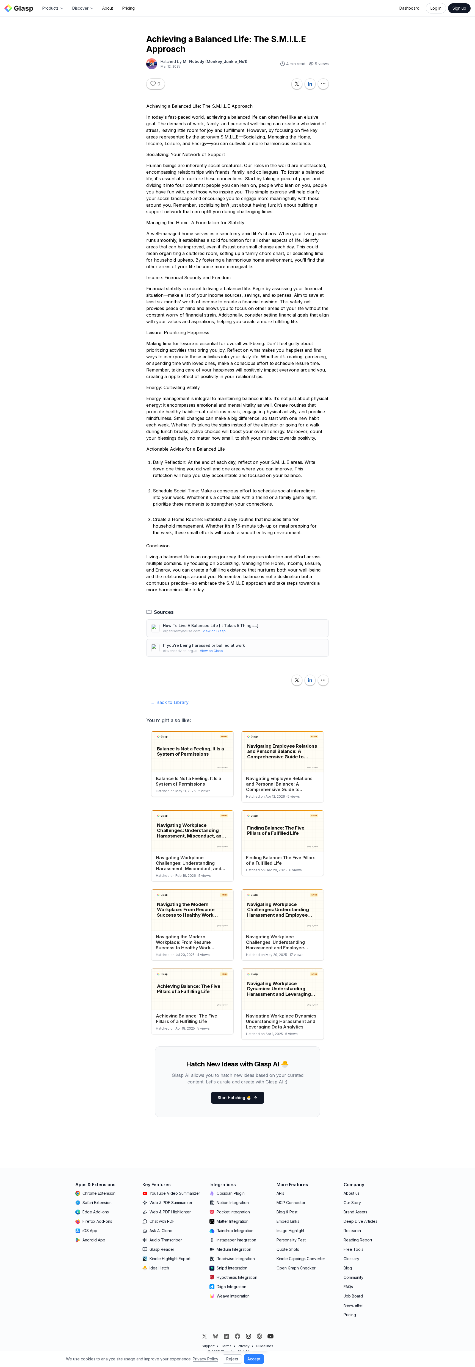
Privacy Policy (205, 1359)
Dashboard (409, 8)
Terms (226, 1346)
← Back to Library (170, 702)
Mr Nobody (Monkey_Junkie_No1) (215, 61)
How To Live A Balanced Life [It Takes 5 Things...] (210, 625)
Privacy (244, 1346)
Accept (254, 1359)
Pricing (128, 8)
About (107, 8)
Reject (232, 1359)
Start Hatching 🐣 (234, 1097)
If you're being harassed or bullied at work (204, 645)
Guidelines (264, 1346)
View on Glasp (214, 631)
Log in (435, 8)
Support (208, 1346)
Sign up (459, 8)
